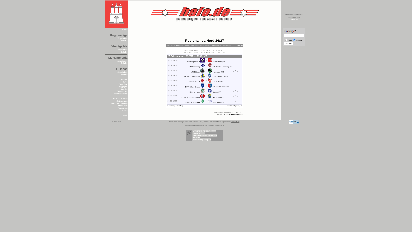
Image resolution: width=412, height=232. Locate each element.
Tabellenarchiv (120, 93)
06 (197, 50)
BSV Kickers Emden (192, 87)
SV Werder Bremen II (192, 102)
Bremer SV (217, 92)
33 (221, 52)
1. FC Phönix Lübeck (220, 76)
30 (214, 52)
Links (124, 110)
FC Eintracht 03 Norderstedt (189, 97)
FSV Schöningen (219, 62)
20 (190, 52)
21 (192, 52)
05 (195, 50)
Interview (123, 84)
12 (212, 50)
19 (187, 52)
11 (209, 50)
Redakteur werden (119, 103)
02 (187, 50)
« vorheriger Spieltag (175, 106)
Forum (124, 79)
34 (224, 52)
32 (219, 52)
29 (212, 52)
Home (124, 29)
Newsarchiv (122, 91)
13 (214, 50)
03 (190, 50)
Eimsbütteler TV (194, 82)
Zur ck (124, 115)
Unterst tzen (122, 106)
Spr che (124, 89)
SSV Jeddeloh (218, 102)
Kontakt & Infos (120, 98)
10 (207, 50)
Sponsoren (122, 108)
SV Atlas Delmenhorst (192, 76)
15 (219, 50)
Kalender (170, 45)
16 (221, 50)
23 (197, 52)
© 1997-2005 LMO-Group (233, 114)
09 (204, 50)
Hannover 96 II (218, 72)
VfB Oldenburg (194, 67)
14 (216, 50)
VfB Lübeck (195, 72)
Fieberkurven (216, 45)
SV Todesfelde (218, 97)
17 (224, 50)
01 (185, 50)
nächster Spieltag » (234, 106)
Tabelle (124, 41)
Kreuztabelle (205, 45)
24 (200, 52)
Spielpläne (195, 45)
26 (204, 52)
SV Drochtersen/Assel (221, 87)
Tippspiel (123, 86)
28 (209, 52)
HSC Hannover (194, 92)
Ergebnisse (122, 38)
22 (195, 52)
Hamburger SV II (193, 62)
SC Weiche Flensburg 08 (222, 67)
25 (202, 52)
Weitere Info (294, 19)
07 (200, 50)
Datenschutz (122, 101)
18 (185, 52)
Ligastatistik (226, 45)
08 (202, 50)
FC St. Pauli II (218, 82)
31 (216, 52)
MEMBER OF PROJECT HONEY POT (204, 132)
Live (125, 82)
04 (192, 50)
